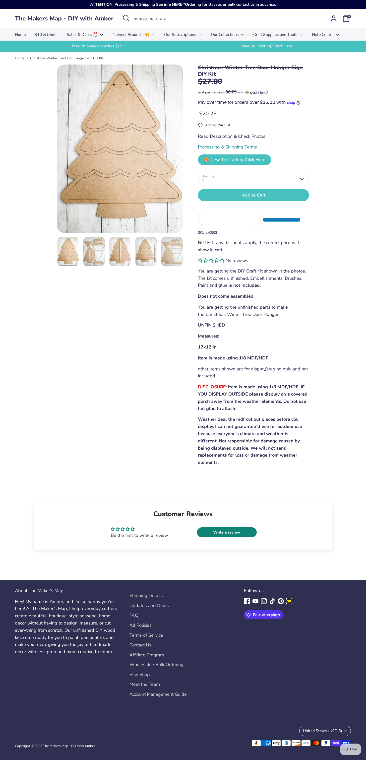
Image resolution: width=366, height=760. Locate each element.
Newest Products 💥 (132, 34)
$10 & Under (46, 34)
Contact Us (140, 645)
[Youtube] (255, 601)
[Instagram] (264, 601)
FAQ (133, 615)
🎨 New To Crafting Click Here (234, 160)
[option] (99, 46)
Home (20, 34)
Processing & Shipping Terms (227, 147)
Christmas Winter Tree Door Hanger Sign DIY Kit (66, 58)
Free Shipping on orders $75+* (99, 46)
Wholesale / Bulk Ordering (156, 665)
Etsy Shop (139, 675)
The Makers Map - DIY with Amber (64, 18)
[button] (253, 92)
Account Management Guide (158, 694)
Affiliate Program (146, 655)
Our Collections (225, 34)
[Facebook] (247, 601)
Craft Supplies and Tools (275, 34)
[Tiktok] (272, 601)
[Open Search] (126, 18)
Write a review (226, 532)
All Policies (140, 625)
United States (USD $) (322, 731)
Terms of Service (146, 635)
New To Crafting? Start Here (267, 46)
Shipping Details (146, 596)
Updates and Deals (149, 606)
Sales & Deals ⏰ (83, 34)
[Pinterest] (281, 601)
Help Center (323, 34)
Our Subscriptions (180, 34)
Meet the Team (144, 684)
